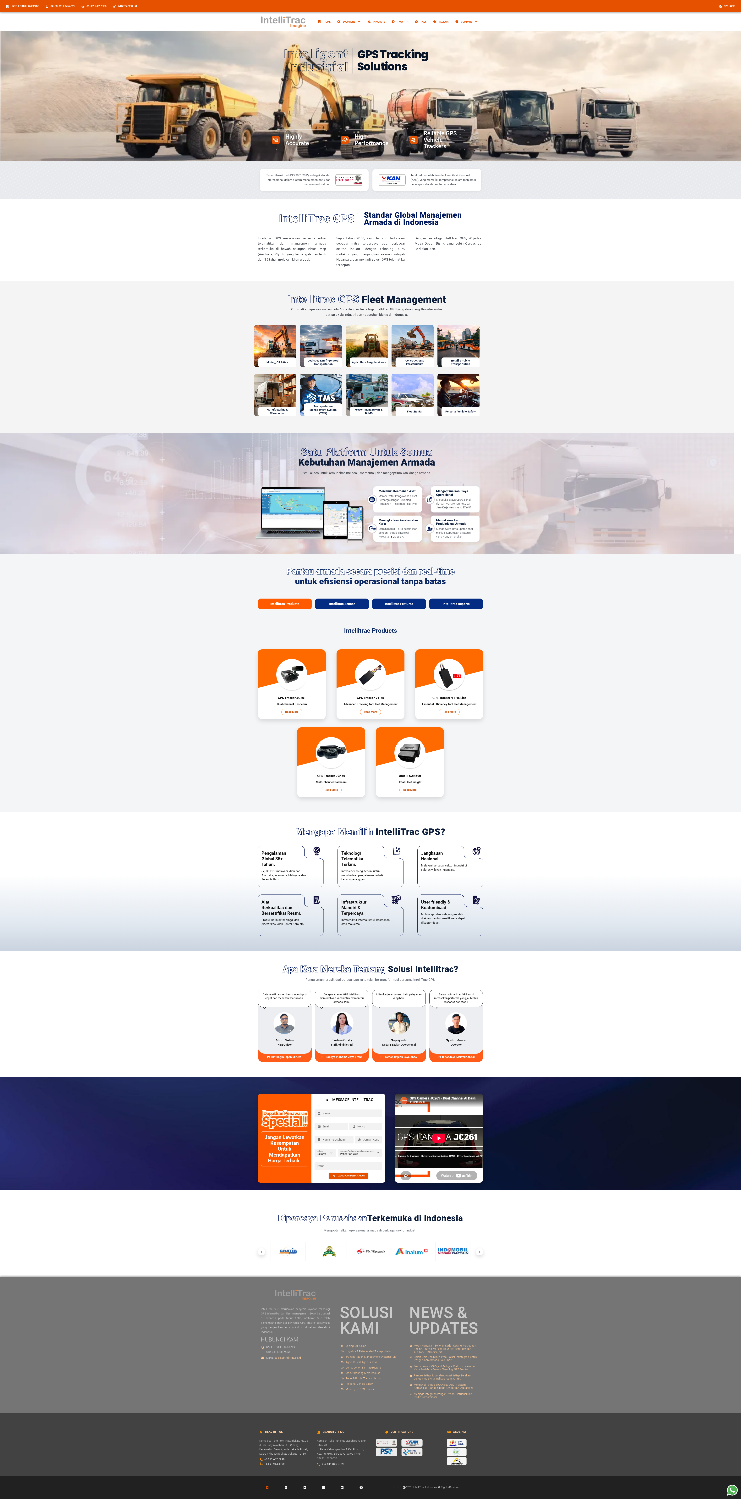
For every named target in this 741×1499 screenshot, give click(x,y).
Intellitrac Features (399, 604)
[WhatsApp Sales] (731, 1490)
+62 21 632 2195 (274, 1463)
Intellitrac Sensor (342, 604)
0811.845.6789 (286, 1346)
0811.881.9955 (281, 1351)
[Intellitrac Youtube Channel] (361, 1487)
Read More (292, 712)
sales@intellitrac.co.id (288, 1357)
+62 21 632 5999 (274, 1459)
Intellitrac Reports (456, 604)
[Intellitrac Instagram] (323, 1487)
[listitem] (443, 1348)
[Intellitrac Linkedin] (342, 1487)
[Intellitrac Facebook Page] (286, 1487)
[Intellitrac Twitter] (304, 1487)
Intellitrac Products (284, 604)
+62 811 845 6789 (333, 1464)
